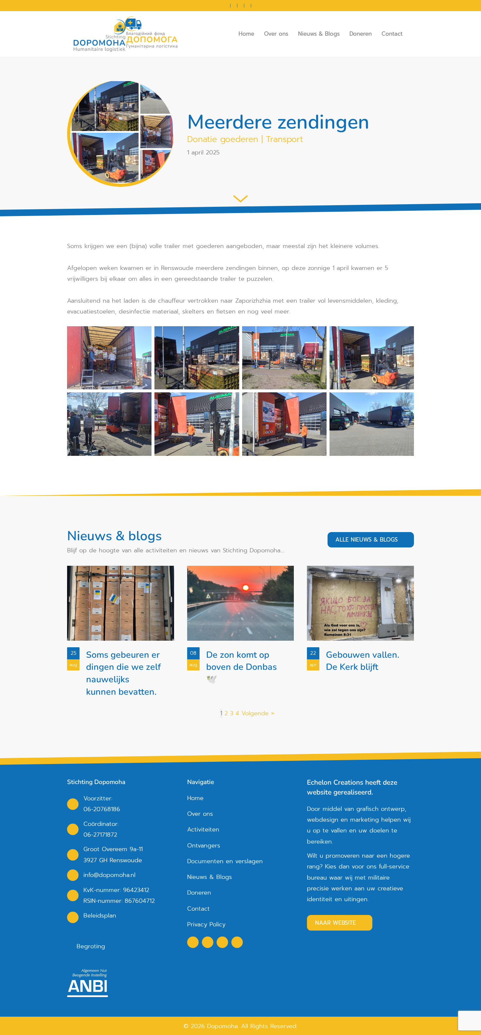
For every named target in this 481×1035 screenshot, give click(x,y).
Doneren (360, 33)
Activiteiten (203, 829)
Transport (284, 139)
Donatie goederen (222, 139)
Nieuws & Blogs (319, 33)
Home (246, 33)
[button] (193, 942)
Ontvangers (203, 845)
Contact (392, 33)
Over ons (276, 33)
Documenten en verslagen (225, 861)
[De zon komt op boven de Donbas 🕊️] (240, 634)
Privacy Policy (206, 924)
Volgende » (257, 713)
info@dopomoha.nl (109, 875)
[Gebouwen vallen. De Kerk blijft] (360, 634)
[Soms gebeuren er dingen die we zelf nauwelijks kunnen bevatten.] (120, 634)
